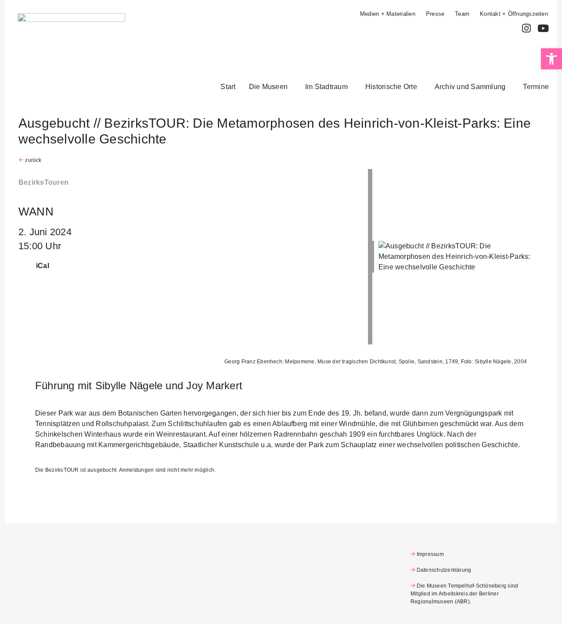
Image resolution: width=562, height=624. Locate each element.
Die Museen (268, 86)
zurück (32, 160)
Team (462, 14)
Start (227, 86)
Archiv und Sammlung (470, 86)
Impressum (430, 554)
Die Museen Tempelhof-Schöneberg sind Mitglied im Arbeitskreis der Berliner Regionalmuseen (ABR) (464, 594)
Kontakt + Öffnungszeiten (514, 14)
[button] (270, 87)
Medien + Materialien (387, 14)
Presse (435, 14)
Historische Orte (391, 86)
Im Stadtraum (326, 86)
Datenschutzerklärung (444, 570)
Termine (536, 86)
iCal (42, 265)
